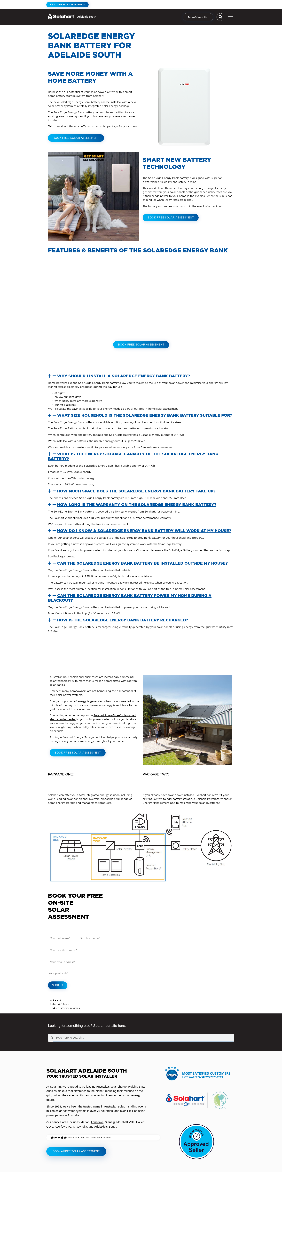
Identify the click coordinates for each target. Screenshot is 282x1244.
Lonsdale (97, 1122)
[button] (141, 376)
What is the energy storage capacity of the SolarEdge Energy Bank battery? (133, 456)
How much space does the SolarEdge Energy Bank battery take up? (136, 491)
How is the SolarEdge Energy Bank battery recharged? (122, 620)
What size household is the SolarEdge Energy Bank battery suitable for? (144, 415)
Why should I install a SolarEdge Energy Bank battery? (123, 376)
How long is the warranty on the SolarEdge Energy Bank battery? (136, 504)
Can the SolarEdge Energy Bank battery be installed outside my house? (142, 563)
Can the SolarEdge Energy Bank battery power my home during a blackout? (130, 598)
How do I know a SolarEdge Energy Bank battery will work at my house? (144, 530)
